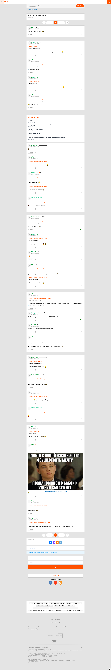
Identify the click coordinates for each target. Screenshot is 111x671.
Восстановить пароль (55, 571)
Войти (55, 567)
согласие (73, 5)
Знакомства (39, 11)
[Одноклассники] (57, 542)
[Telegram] (60, 542)
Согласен (80, 5)
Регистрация (55, 575)
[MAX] (54, 542)
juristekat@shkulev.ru (70, 660)
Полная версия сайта (34, 627)
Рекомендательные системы (34, 662)
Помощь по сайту (33, 629)
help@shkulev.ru (38, 661)
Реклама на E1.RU (61, 627)
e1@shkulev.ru (44, 659)
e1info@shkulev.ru (61, 660)
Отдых (34, 11)
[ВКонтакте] (50, 542)
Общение (30, 11)
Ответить (30, 34)
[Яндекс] (55, 583)
